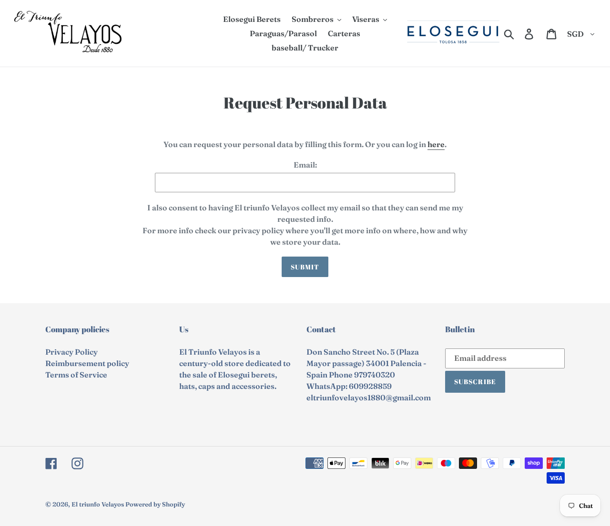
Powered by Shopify (155, 504)
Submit (305, 266)
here (436, 144)
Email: (305, 164)
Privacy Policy (71, 352)
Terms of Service (76, 374)
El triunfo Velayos (97, 504)
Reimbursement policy (87, 363)
